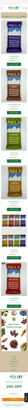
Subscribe (14, 399)
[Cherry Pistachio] (14, 279)
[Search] (22, 8)
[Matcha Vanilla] (14, 134)
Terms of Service (16, 405)
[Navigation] (1, 8)
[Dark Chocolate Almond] (14, 85)
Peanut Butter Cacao (14, 201)
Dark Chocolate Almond (14, 104)
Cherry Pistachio (13, 298)
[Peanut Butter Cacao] (14, 182)
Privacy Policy (8, 405)
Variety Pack (14, 250)
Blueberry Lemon (14, 56)
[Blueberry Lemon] (14, 37)
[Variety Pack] (14, 231)
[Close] (25, 375)
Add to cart (14, 64)
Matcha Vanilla (14, 153)
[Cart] (26, 8)
